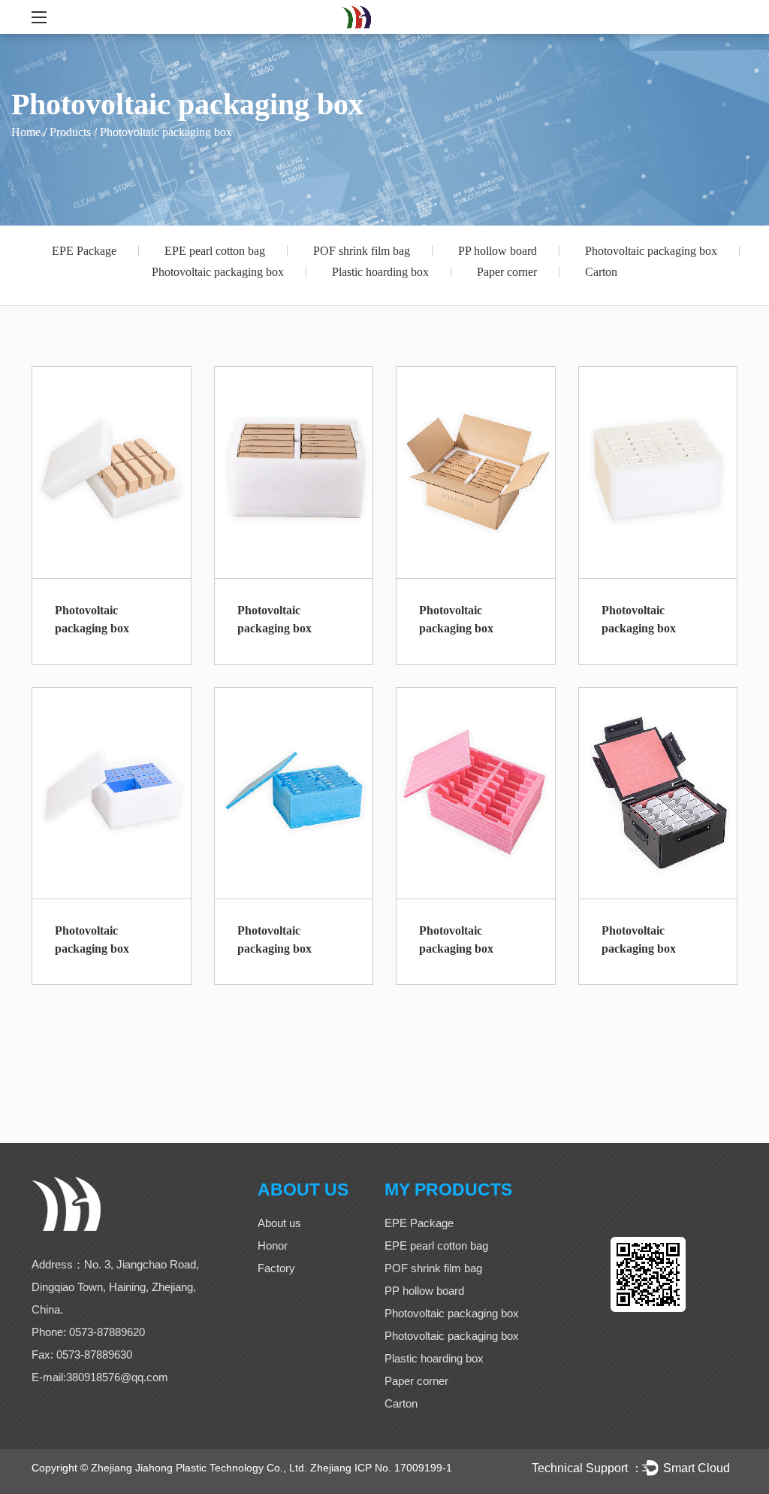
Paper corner (507, 271)
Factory (276, 1268)
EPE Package (84, 250)
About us (279, 1223)
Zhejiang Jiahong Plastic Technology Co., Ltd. (199, 1468)
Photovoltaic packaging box (651, 250)
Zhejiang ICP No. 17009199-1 (381, 1468)
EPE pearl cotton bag (214, 250)
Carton (601, 271)
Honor (273, 1245)
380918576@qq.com (117, 1377)
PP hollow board (497, 250)
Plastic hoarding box (380, 271)
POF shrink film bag (361, 250)
